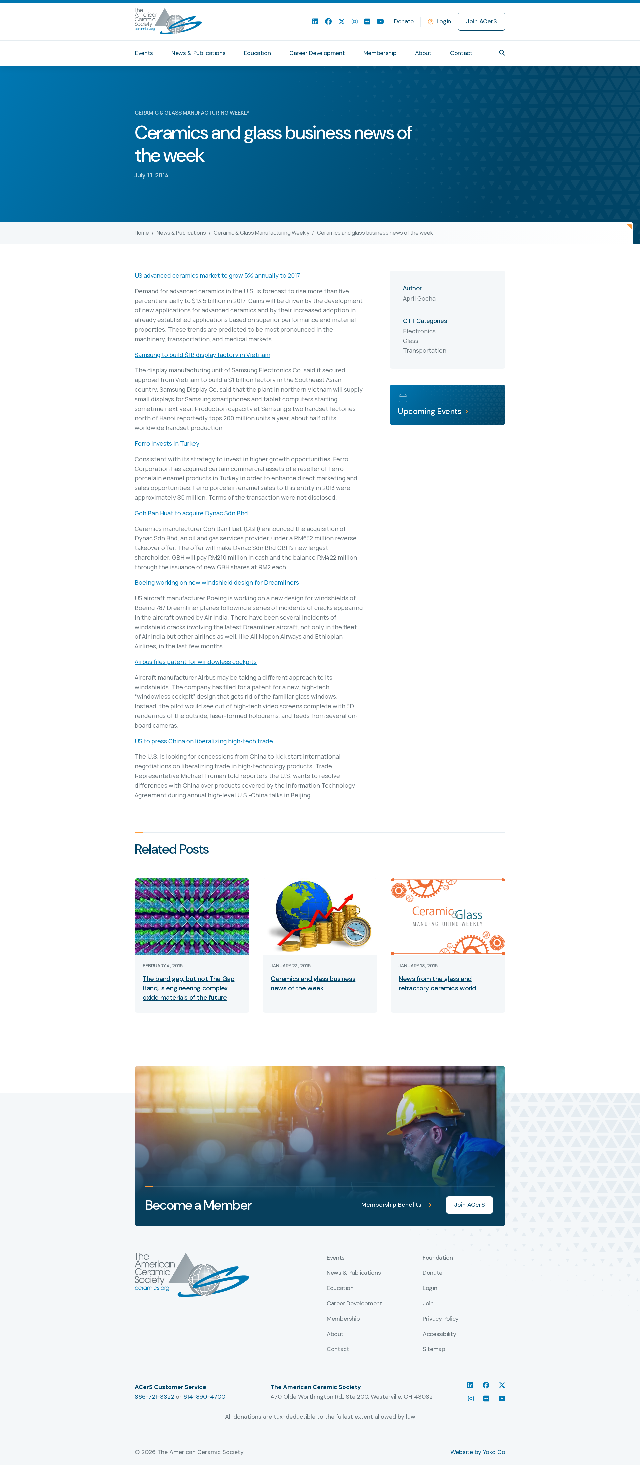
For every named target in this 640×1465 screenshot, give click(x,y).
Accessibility (439, 1334)
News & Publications (198, 53)
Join (428, 1303)
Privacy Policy (441, 1319)
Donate (404, 21)
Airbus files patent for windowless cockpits (196, 662)
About (423, 53)
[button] (502, 52)
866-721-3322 (154, 1397)
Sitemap (434, 1349)
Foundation (438, 1258)
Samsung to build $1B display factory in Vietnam (202, 355)
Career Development (317, 53)
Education (257, 53)
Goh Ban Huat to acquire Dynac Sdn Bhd (191, 513)
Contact (461, 53)
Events (144, 53)
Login (444, 21)
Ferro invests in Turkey (167, 443)
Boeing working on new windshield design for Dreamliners (217, 582)
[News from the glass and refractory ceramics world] (448, 916)
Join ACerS (481, 21)
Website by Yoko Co (477, 1452)
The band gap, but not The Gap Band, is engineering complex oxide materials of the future (188, 988)
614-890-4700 (204, 1397)
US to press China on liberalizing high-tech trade (204, 741)
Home (142, 232)
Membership (379, 53)
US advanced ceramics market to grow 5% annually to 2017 (217, 275)
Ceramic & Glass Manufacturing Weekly (261, 232)
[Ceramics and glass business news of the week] (320, 916)
